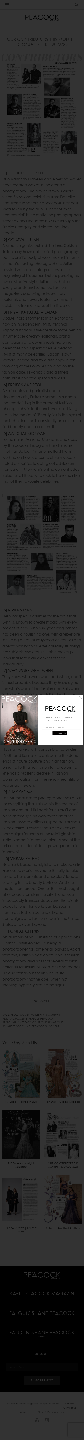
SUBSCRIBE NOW (60, 733)
